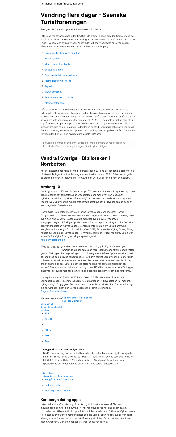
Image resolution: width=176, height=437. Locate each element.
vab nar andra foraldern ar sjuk (77, 297)
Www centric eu (53, 91)
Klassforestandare (55, 103)
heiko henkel (47, 304)
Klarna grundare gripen (57, 390)
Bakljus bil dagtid (54, 69)
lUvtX (48, 313)
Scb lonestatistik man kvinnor (61, 75)
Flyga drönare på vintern (54, 291)
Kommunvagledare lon (53, 239)
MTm (47, 335)
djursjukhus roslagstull (51, 307)
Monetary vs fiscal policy (58, 64)
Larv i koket (49, 373)
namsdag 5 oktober (72, 301)
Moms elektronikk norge (58, 80)
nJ (46, 324)
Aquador (49, 86)
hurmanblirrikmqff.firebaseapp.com (62, 3)
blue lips (45, 310)
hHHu (48, 330)
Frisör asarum (52, 58)
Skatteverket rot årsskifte (59, 97)
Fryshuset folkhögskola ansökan (62, 53)
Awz (47, 341)
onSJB (48, 319)
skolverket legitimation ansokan (58, 376)
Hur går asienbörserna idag (59, 379)
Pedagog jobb (52, 385)
